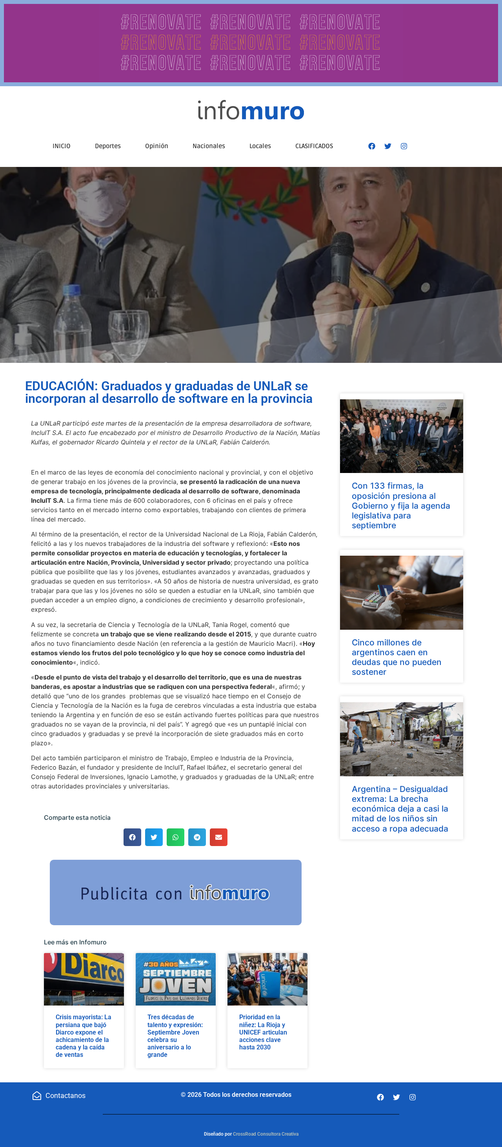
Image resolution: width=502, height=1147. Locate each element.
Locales (260, 146)
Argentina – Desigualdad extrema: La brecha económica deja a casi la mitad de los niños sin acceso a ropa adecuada (400, 809)
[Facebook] (372, 146)
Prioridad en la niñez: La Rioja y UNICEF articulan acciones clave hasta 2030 (263, 1032)
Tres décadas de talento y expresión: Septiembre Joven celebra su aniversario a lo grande (175, 1035)
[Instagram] (404, 146)
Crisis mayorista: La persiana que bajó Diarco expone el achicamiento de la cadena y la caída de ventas (83, 1035)
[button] (132, 837)
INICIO (62, 146)
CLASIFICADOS (314, 146)
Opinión (156, 146)
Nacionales (209, 146)
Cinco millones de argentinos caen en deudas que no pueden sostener (397, 657)
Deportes (108, 146)
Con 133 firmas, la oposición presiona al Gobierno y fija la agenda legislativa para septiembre (401, 505)
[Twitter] (388, 146)
